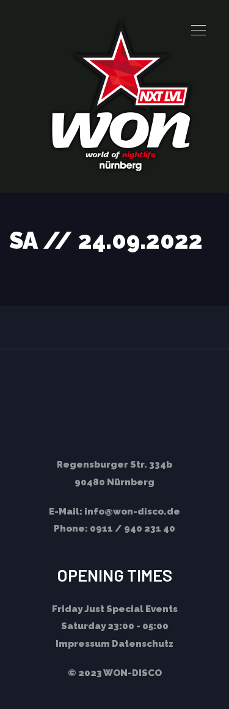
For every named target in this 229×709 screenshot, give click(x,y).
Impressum (83, 643)
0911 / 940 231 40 (132, 528)
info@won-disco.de (132, 511)
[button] (198, 30)
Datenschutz (142, 643)
